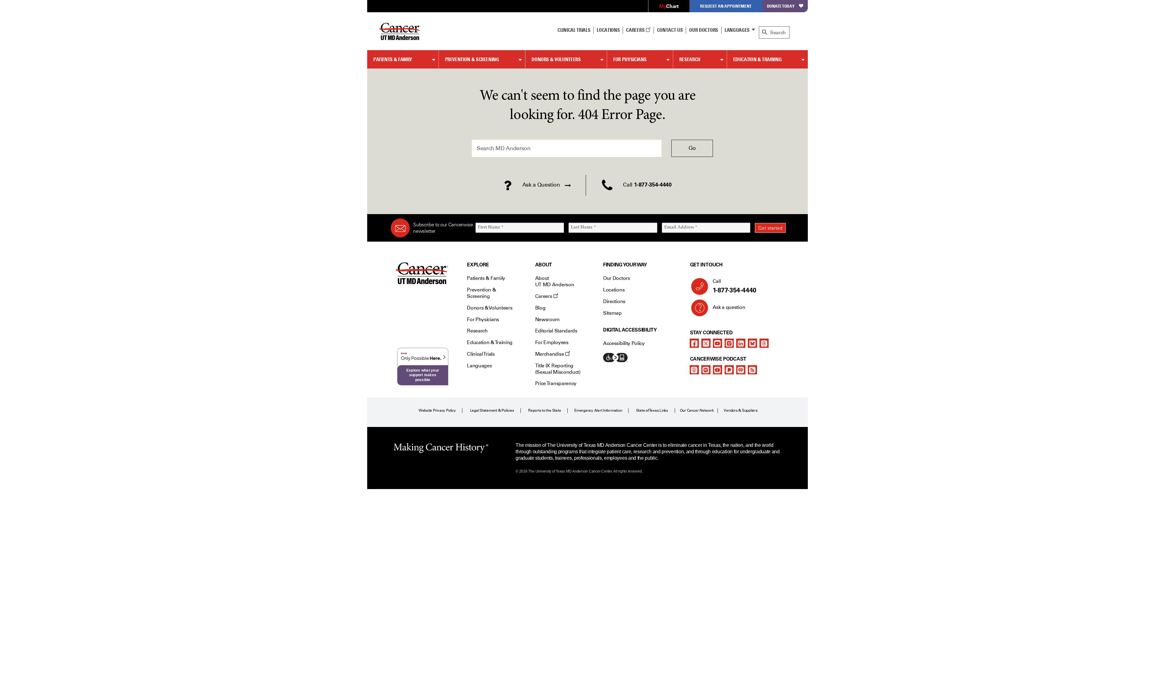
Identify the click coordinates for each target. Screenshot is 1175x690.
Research (689, 59)
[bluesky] (752, 343)
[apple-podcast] (694, 369)
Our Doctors (703, 30)
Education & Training (757, 59)
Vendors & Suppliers (740, 410)
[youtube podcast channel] (717, 369)
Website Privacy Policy (437, 410)
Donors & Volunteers (556, 59)
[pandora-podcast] (729, 369)
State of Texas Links (652, 410)
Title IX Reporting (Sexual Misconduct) (557, 369)
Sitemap (612, 313)
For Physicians (630, 59)
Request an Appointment (726, 6)
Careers (635, 30)
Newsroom (547, 319)
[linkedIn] (741, 343)
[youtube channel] (717, 343)
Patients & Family (392, 59)
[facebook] (694, 343)
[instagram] (729, 343)
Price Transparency (555, 383)
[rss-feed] (752, 369)
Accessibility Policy (624, 343)
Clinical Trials (574, 30)
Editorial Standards (556, 331)
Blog (540, 308)
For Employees (552, 342)
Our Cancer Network (697, 410)
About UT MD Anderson (554, 281)
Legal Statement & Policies (492, 410)
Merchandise (550, 354)
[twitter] (706, 343)
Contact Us (670, 30)
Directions (614, 301)
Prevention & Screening (472, 59)
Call (734, 286)
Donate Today (781, 6)
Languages (737, 30)
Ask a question (729, 307)
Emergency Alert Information (598, 410)
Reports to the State (544, 410)
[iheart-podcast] (741, 369)
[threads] (764, 343)
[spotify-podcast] (706, 369)
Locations (614, 290)
